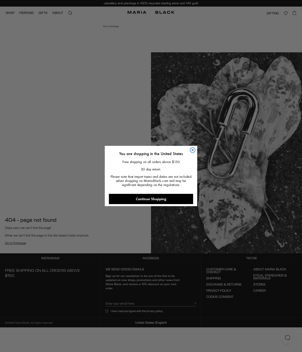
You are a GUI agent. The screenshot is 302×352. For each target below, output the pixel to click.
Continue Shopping (151, 199)
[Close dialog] (192, 150)
